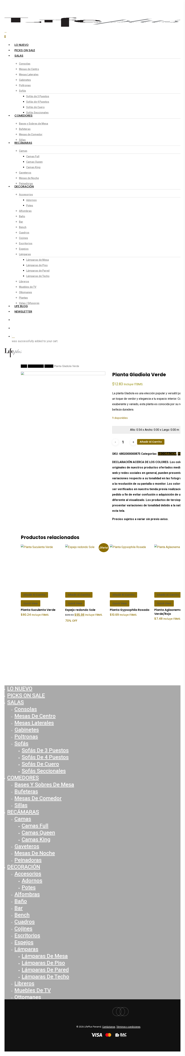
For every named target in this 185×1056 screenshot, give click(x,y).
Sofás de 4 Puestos (45, 757)
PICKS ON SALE (26, 695)
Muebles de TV (32, 990)
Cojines (23, 928)
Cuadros (24, 921)
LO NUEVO (19, 688)
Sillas (20, 805)
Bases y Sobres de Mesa (44, 784)
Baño (20, 901)
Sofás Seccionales (44, 771)
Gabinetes (26, 729)
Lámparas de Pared (45, 969)
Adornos (32, 880)
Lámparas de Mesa (45, 956)
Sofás (21, 743)
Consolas (25, 709)
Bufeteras (26, 791)
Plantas (48, 366)
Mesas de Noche (34, 853)
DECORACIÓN (23, 867)
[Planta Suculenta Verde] (42, 565)
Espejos (23, 942)
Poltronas (26, 736)
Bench (22, 915)
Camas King (36, 839)
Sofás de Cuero (40, 764)
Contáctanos (108, 1027)
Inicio (24, 366)
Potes (29, 887)
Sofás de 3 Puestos (45, 750)
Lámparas (26, 949)
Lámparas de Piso (43, 963)
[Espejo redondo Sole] (86, 565)
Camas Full (35, 825)
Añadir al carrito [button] (34, 595)
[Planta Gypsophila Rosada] (131, 565)
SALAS (15, 702)
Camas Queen (38, 832)
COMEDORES (23, 777)
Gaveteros (26, 846)
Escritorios (27, 935)
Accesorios (27, 873)
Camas (22, 819)
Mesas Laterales (34, 723)
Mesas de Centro (35, 716)
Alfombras (27, 894)
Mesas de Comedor (38, 798)
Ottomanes (27, 997)
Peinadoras (28, 860)
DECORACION (36, 366)
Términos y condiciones (128, 1027)
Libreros (24, 983)
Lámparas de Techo (45, 976)
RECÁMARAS (23, 812)
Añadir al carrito (151, 442)
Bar (18, 908)
